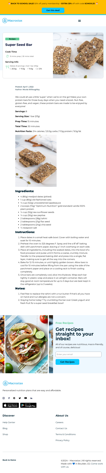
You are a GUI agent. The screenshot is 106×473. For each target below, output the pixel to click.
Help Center (9, 422)
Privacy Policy (63, 440)
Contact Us (61, 428)
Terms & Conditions (66, 434)
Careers (59, 422)
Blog (5, 428)
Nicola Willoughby (31, 89)
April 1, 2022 (28, 87)
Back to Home (9, 460)
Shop (5, 434)
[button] (79, 21)
